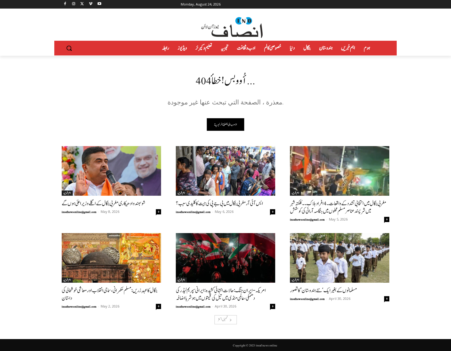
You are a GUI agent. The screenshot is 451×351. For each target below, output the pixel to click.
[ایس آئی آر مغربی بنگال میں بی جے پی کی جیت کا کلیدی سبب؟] (225, 171)
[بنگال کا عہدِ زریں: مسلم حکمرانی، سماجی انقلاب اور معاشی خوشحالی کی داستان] (111, 258)
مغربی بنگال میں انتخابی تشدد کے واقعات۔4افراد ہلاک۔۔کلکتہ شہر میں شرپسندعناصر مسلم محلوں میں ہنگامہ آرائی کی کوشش (338, 207)
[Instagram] (73, 4)
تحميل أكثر (223, 319)
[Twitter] (82, 4)
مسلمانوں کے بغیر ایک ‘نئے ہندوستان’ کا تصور (323, 290)
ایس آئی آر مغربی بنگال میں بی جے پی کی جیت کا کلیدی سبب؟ (219, 203)
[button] (69, 48)
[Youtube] (99, 4)
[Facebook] (65, 4)
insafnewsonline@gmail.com (79, 211)
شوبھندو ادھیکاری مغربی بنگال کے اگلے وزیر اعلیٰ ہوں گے (103, 203)
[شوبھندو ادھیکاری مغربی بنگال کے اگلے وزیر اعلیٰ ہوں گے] (111, 171)
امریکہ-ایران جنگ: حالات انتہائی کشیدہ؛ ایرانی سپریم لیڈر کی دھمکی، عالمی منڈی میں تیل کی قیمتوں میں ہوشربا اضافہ (221, 294)
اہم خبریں (67, 193)
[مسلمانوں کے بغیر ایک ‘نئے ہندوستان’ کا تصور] (339, 258)
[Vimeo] (90, 4)
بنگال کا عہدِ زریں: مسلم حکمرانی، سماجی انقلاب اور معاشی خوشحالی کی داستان (109, 294)
